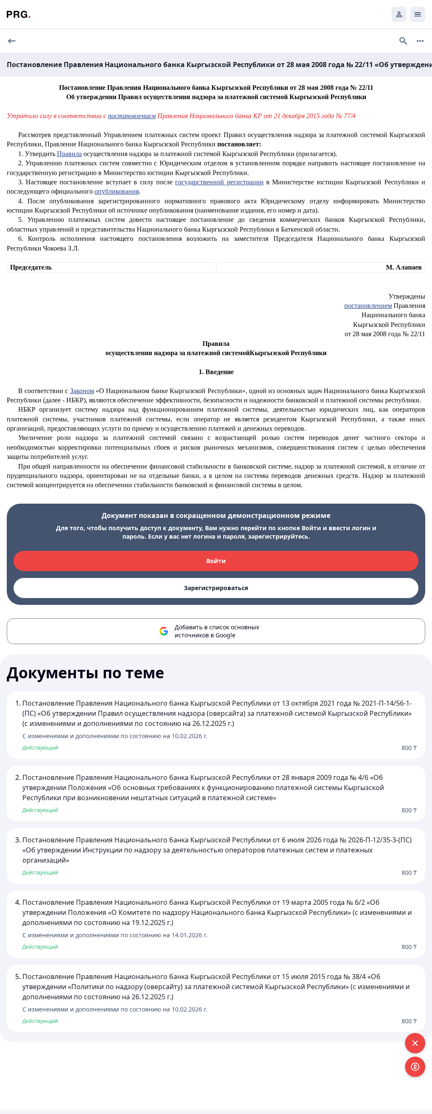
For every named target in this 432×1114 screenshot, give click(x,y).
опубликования (116, 191)
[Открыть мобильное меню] (417, 14)
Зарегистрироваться (216, 588)
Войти (216, 561)
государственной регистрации (219, 182)
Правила (69, 153)
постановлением (132, 115)
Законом (82, 390)
